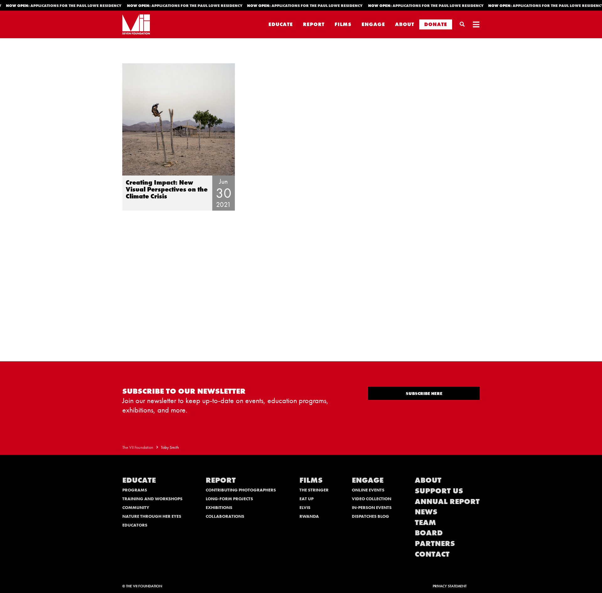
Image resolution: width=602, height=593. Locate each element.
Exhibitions (219, 507)
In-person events (372, 507)
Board (429, 533)
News (426, 512)
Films (343, 24)
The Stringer (314, 490)
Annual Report (447, 501)
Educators (134, 525)
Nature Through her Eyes (151, 516)
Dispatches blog (370, 516)
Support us (439, 491)
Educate (280, 24)
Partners (435, 543)
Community (135, 507)
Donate (435, 24)
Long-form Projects (229, 498)
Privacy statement (450, 586)
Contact (432, 554)
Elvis (304, 507)
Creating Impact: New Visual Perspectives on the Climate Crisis (167, 189)
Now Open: (178, 5)
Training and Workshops (152, 498)
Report (314, 24)
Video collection (371, 498)
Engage (373, 24)
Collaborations (225, 516)
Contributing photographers (241, 490)
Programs (134, 490)
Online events (368, 490)
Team (425, 522)
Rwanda (309, 516)
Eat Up (306, 498)
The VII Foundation (137, 447)
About (404, 24)
